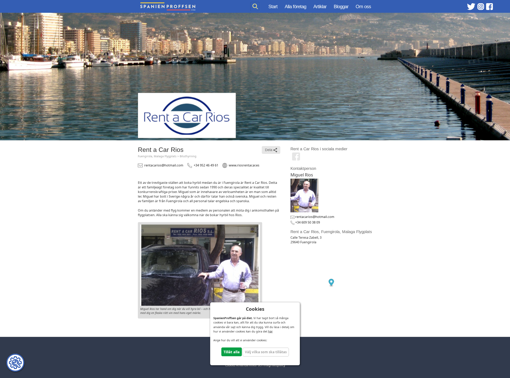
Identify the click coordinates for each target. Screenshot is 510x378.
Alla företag (295, 6)
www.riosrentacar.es (244, 165)
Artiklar (320, 6)
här (270, 331)
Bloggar (341, 6)
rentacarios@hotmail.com (163, 165)
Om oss (363, 6)
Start (273, 6)
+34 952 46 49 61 (206, 165)
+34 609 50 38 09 (307, 222)
